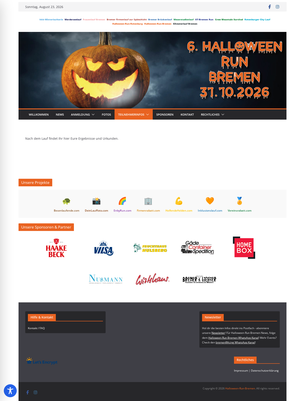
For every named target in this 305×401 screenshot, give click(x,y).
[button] (92, 114)
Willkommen (39, 114)
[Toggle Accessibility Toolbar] (10, 391)
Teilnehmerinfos (131, 114)
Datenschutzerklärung (265, 370)
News (60, 114)
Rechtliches (210, 114)
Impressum (241, 370)
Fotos (106, 114)
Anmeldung (80, 114)
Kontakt (187, 114)
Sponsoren (164, 114)
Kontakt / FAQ (36, 328)
